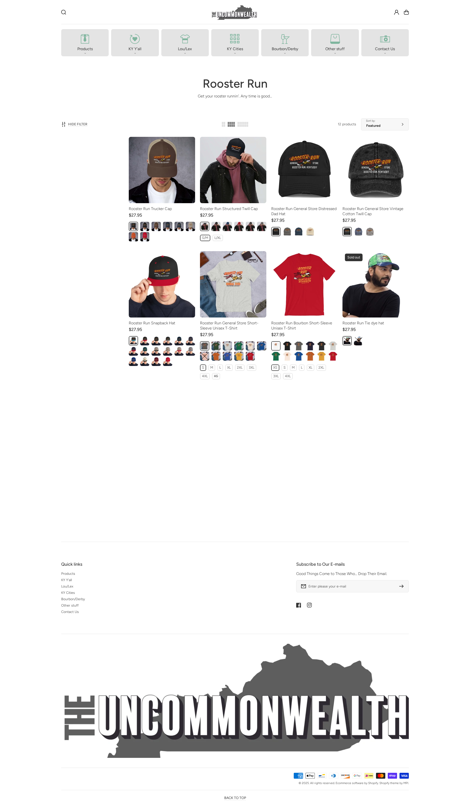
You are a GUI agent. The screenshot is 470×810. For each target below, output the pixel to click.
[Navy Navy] (167, 226)
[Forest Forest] (216, 346)
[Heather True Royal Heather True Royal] (227, 356)
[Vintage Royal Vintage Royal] (179, 498)
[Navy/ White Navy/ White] (179, 226)
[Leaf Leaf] (381, 503)
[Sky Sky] (358, 340)
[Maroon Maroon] (156, 361)
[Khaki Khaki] (190, 226)
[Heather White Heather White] (190, 498)
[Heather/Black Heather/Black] (156, 351)
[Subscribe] (403, 586)
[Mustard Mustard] (239, 356)
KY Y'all (66, 580)
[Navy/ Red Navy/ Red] (133, 351)
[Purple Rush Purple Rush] (167, 498)
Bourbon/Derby (73, 599)
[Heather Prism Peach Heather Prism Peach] (204, 356)
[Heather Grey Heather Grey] (167, 351)
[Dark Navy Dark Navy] (204, 226)
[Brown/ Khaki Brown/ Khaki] (156, 226)
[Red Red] (145, 236)
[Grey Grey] (261, 226)
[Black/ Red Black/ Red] (145, 340)
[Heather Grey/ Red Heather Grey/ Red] (179, 351)
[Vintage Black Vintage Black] (133, 498)
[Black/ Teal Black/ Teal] (133, 340)
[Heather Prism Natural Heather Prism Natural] (239, 498)
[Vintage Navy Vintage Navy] (156, 498)
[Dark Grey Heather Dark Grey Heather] (321, 346)
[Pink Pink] (250, 498)
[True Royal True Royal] (261, 346)
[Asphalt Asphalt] (204, 346)
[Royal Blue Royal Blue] (227, 226)
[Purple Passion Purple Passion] (347, 340)
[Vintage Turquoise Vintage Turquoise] (133, 508)
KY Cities (68, 593)
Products (68, 574)
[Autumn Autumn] (216, 356)
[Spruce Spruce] (145, 351)
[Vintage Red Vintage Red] (145, 508)
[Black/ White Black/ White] (145, 226)
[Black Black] (133, 226)
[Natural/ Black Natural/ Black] (145, 361)
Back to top (235, 798)
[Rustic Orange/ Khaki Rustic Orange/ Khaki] (133, 236)
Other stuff (70, 605)
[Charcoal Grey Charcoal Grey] (287, 231)
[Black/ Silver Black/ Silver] (167, 340)
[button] (85, 42)
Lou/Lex (67, 586)
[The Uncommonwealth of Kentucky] (234, 12)
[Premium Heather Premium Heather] (145, 498)
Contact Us (70, 612)
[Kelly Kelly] (239, 346)
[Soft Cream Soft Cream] (250, 346)
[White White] (276, 346)
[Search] (64, 12)
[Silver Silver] (190, 351)
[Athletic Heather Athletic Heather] (227, 346)
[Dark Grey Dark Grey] (250, 226)
